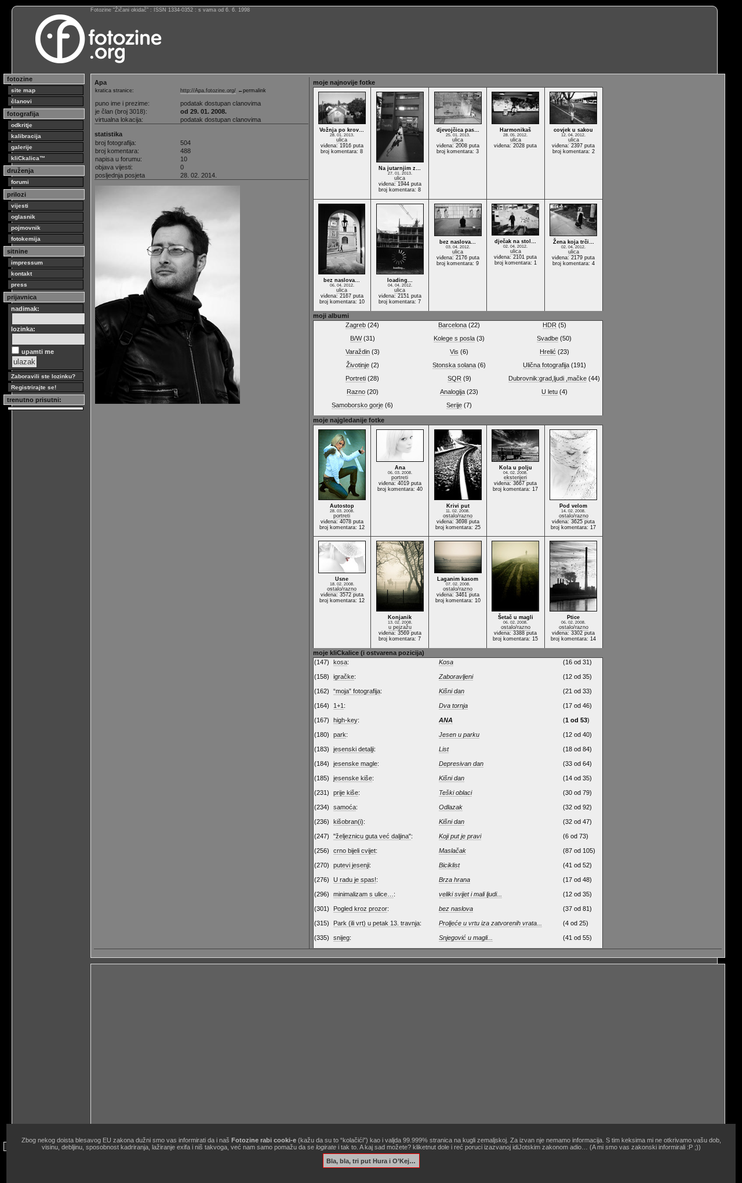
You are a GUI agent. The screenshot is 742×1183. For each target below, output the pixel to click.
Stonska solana (454, 364)
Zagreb (355, 324)
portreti (341, 516)
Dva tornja (453, 705)
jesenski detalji (353, 749)
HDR (549, 324)
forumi (20, 182)
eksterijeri (515, 477)
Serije (454, 404)
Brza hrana (454, 879)
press (19, 284)
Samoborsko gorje (357, 404)
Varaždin (357, 351)
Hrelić (548, 351)
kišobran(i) (348, 821)
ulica (341, 140)
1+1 (338, 705)
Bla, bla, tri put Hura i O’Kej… (371, 1160)
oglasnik (23, 217)
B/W (356, 338)
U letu (549, 391)
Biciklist (449, 865)
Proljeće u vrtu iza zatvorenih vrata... (490, 923)
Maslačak (452, 850)
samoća (344, 807)
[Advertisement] (408, 1048)
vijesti (19, 205)
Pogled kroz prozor (360, 908)
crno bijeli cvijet (354, 850)
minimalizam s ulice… (363, 894)
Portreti (355, 378)
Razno (356, 391)
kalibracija (26, 136)
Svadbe (547, 338)
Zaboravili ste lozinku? (43, 376)
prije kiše (345, 792)
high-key (345, 720)
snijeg (341, 937)
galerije (21, 147)
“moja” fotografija (356, 691)
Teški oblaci (455, 792)
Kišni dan (451, 691)
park (339, 734)
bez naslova (456, 908)
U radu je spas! (354, 879)
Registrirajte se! (33, 387)
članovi (21, 101)
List (444, 749)
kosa (340, 662)
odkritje (21, 125)
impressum (27, 262)
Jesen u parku (459, 734)
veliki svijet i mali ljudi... (470, 894)
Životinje (357, 364)
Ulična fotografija (546, 364)
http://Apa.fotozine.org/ (208, 90)
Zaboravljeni (456, 676)
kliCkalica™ (28, 158)
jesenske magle (355, 763)
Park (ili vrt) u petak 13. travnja (376, 923)
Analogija (452, 391)
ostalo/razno (457, 516)
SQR (454, 378)
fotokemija (26, 239)
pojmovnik (26, 228)
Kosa (446, 662)
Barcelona (452, 324)
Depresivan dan (461, 763)
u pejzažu (400, 627)
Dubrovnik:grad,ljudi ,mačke (547, 378)
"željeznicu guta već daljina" (372, 836)
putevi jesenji (351, 865)
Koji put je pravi (460, 836)
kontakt (21, 273)
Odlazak (451, 807)
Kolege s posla (454, 338)
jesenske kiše (352, 778)
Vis (454, 351)
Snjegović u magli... (466, 937)
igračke (343, 676)
